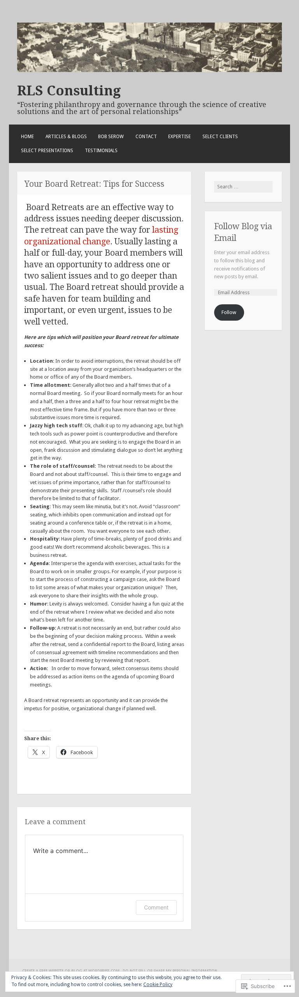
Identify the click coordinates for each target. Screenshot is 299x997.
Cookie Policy (157, 984)
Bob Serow (111, 136)
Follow (229, 312)
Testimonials (101, 150)
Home (27, 136)
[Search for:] (243, 187)
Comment (156, 907)
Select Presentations (47, 150)
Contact (146, 136)
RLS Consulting (69, 90)
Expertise (179, 136)
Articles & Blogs (66, 136)
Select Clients (220, 136)
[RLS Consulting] (149, 70)
